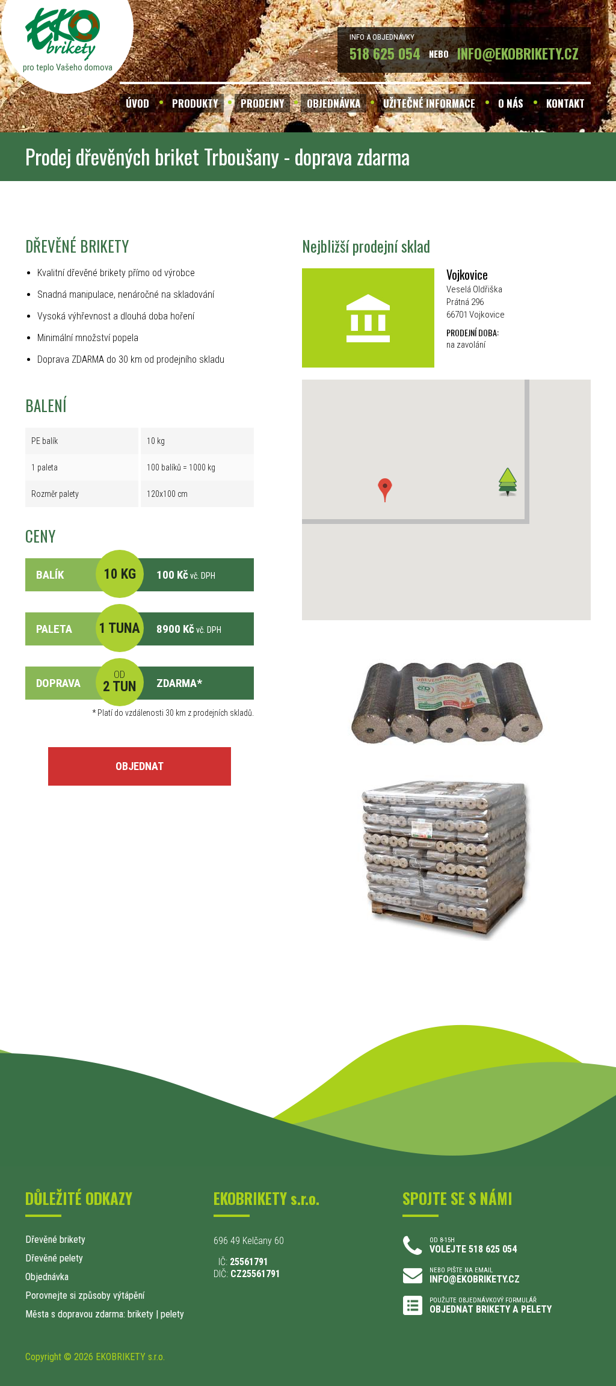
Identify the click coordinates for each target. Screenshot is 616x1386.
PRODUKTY (195, 103)
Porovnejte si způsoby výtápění (84, 1295)
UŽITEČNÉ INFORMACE (429, 103)
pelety (172, 1314)
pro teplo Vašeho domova (67, 67)
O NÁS (510, 103)
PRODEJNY (262, 103)
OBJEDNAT (140, 766)
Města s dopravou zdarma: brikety (89, 1314)
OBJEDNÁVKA (333, 103)
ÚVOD (137, 103)
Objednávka (47, 1277)
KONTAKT (565, 103)
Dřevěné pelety (54, 1258)
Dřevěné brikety (55, 1239)
